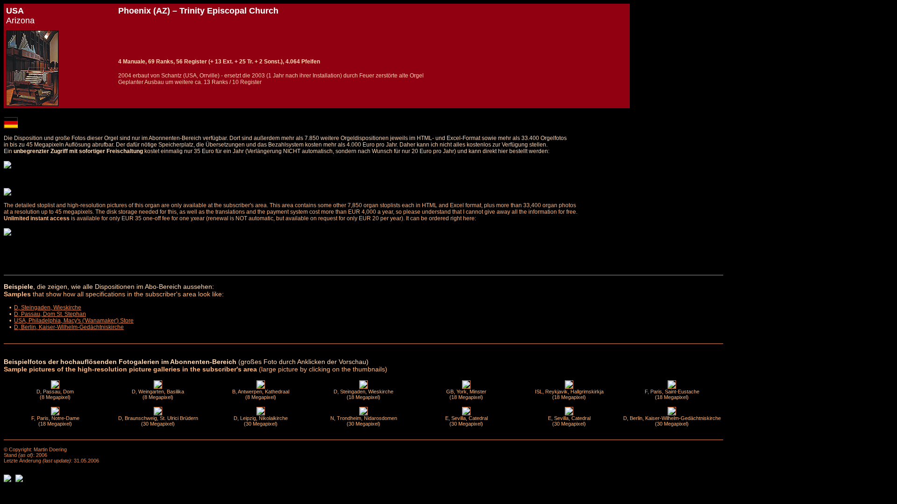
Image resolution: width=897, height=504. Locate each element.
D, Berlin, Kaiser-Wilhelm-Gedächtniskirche (69, 327)
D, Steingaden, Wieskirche (47, 307)
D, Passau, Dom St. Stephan (50, 314)
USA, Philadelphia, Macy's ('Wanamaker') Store (74, 320)
